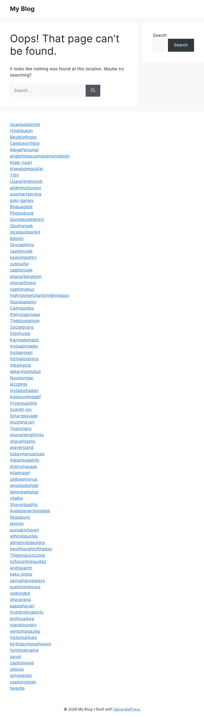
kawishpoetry (23, 257)
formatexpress (24, 358)
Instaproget (21, 352)
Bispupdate (21, 206)
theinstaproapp (25, 314)
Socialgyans (22, 327)
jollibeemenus (24, 479)
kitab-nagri (21, 162)
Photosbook (22, 213)
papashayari (22, 605)
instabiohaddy (24, 390)
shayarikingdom (26, 276)
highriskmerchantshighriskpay (39, 295)
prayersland (22, 447)
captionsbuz (22, 289)
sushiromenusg (25, 586)
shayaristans (22, 441)
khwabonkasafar (26, 168)
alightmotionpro (25, 187)
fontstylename (24, 650)
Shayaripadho (24, 504)
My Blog (22, 8)
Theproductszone (27, 555)
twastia (17, 688)
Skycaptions (22, 244)
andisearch (21, 567)
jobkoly (17, 669)
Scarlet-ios (21, 409)
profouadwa (22, 618)
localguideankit (25, 124)
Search (160, 35)
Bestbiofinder (23, 137)
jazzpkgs (18, 384)
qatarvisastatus (25, 371)
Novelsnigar (22, 377)
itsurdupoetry (23, 301)
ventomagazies (25, 631)
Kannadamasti (24, 339)
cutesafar (19, 263)
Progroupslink (23, 403)
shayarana (20, 599)
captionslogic (23, 681)
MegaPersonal (24, 149)
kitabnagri (20, 472)
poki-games (22, 200)
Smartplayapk (24, 415)
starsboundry (23, 624)
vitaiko (16, 498)
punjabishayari (24, 529)
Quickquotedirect (27, 219)
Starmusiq (20, 333)
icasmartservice (26, 194)
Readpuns (20, 517)
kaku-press (21, 574)
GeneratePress (127, 709)
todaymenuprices (27, 453)
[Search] (93, 91)
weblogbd (20, 593)
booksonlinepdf (25, 396)
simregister (21, 675)
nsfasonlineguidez (28, 561)
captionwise (22, 662)
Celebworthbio (25, 143)
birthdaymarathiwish (30, 643)
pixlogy (17, 523)
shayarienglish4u (27, 434)
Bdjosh (17, 238)
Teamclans (21, 428)
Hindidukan (21, 130)
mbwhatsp (20, 365)
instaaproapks (24, 346)
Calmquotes (22, 308)
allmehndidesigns (27, 542)
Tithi (14, 175)
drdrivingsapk (23, 466)
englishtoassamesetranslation (40, 156)
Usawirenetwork (26, 181)
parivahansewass (27, 580)
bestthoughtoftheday (31, 548)
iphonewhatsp (24, 491)
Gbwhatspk (21, 225)
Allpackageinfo (24, 460)
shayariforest (23, 282)
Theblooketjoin (25, 320)
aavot (15, 656)
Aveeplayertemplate (30, 510)
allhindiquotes (24, 536)
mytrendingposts (27, 612)
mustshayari (22, 422)
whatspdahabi (24, 485)
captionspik (21, 251)
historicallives (23, 637)
